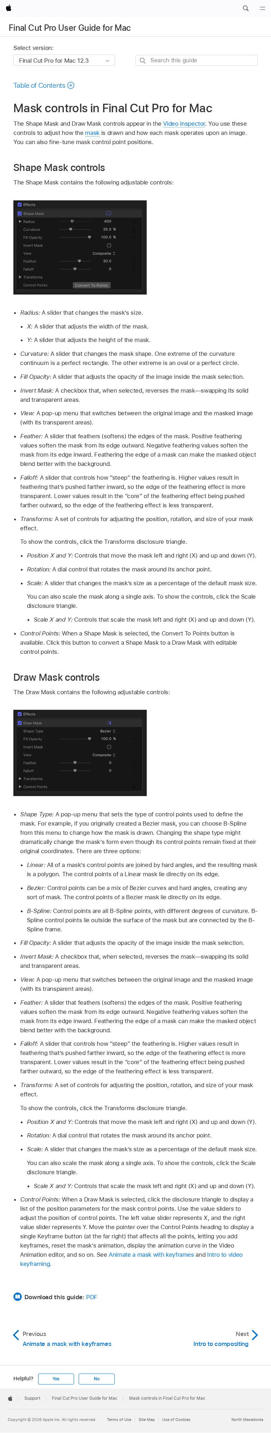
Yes (56, 1378)
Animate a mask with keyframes (151, 1254)
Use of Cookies (176, 1419)
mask (92, 132)
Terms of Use (119, 1419)
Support (32, 1398)
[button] (245, 8)
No (97, 1378)
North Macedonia (247, 1419)
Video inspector (184, 123)
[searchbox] (197, 60)
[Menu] (262, 8)
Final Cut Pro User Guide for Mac (70, 28)
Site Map (147, 1419)
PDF (91, 1297)
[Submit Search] (143, 60)
